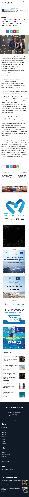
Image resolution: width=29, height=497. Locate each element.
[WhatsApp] (17, 31)
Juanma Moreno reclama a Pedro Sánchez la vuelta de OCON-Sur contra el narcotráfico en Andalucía (10, 385)
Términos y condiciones (14, 415)
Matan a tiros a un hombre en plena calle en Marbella (10, 489)
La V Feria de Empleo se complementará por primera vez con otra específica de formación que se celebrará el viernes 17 (21, 177)
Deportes (4, 17)
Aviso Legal (14, 414)
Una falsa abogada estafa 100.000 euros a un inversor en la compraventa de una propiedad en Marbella (11, 358)
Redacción (5, 27)
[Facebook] (7, 31)
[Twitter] (11, 31)
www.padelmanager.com (9, 150)
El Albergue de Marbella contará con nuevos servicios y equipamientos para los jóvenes (10, 367)
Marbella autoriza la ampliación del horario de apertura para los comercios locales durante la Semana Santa (7, 177)
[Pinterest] (14, 31)
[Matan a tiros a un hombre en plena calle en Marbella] (25, 490)
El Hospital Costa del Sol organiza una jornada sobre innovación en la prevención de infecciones (10, 394)
